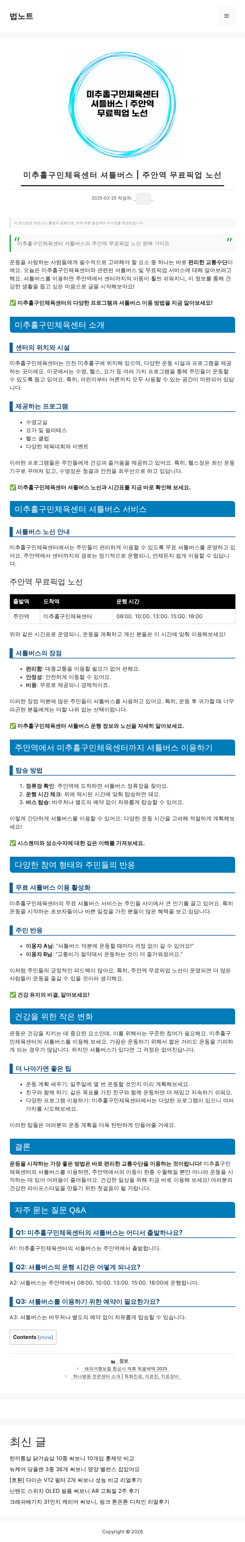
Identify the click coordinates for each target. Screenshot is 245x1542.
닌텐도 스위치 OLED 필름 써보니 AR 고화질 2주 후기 (74, 1491)
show (45, 1337)
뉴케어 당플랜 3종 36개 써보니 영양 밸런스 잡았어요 (75, 1469)
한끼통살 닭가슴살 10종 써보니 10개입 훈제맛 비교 (72, 1458)
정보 (123, 1360)
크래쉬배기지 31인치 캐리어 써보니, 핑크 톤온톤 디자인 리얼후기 (89, 1502)
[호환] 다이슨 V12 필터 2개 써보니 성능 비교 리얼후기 (76, 1480)
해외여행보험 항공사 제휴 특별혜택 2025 (126, 1368)
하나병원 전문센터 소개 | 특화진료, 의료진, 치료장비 (126, 1376)
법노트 (21, 16)
